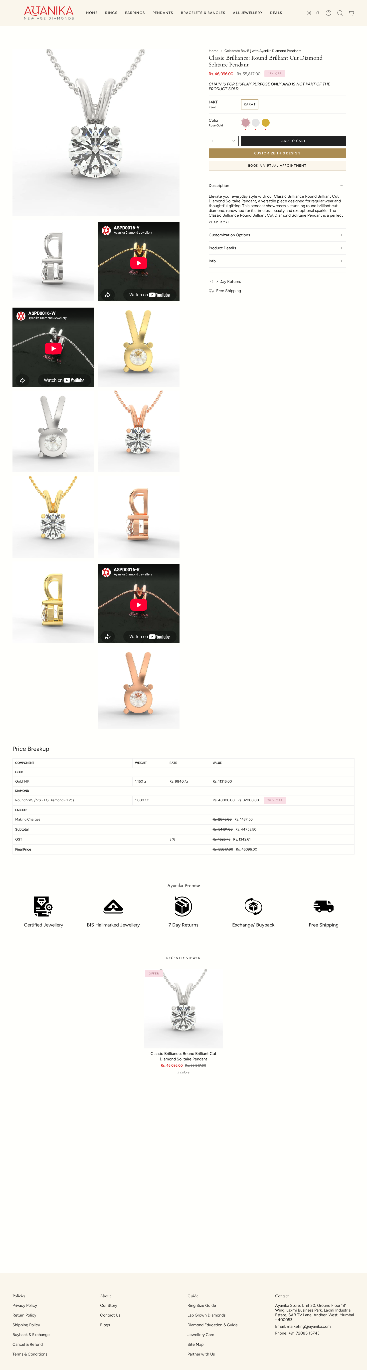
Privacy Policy (24, 1305)
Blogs (105, 1325)
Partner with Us (201, 1354)
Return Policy (24, 1315)
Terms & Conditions (29, 1354)
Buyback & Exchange (31, 1334)
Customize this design (277, 153)
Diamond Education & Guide (212, 1325)
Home (213, 51)
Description (219, 185)
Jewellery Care (200, 1334)
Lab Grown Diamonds (206, 1315)
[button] (111, 13)
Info (212, 261)
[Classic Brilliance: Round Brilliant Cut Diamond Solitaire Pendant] (183, 1009)
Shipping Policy (26, 1325)
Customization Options (229, 235)
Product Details (222, 248)
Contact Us (110, 1315)
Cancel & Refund (27, 1344)
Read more (219, 222)
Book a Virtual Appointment (277, 165)
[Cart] (351, 13)
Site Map (195, 1344)
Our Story (108, 1305)
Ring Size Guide (201, 1305)
